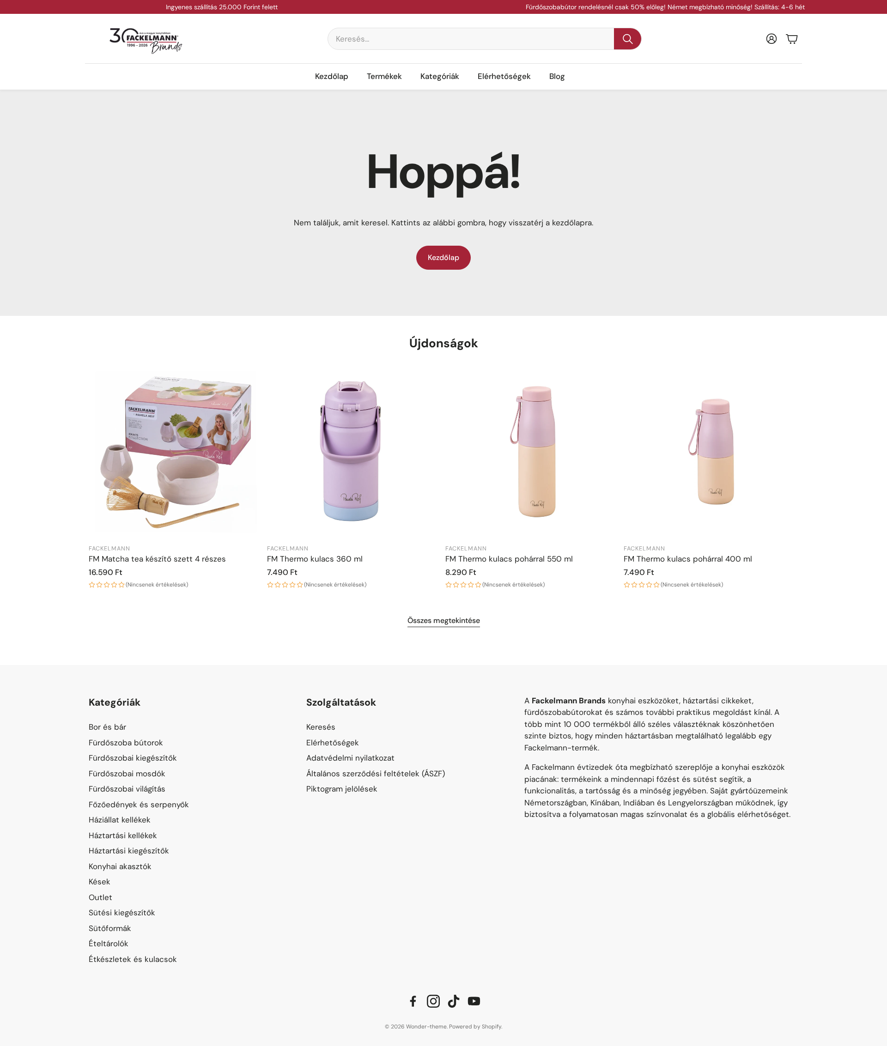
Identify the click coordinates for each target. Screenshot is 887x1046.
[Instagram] (433, 1001)
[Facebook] (413, 1001)
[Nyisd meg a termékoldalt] (176, 451)
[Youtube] (474, 1001)
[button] (484, 38)
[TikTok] (453, 1001)
